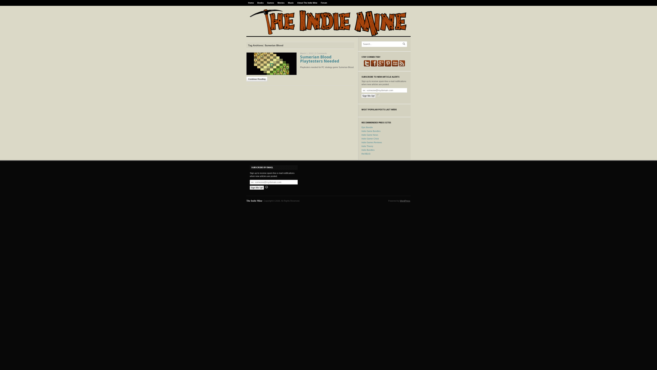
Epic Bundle (367, 127)
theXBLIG (366, 154)
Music (291, 3)
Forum (324, 3)
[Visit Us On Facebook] (373, 66)
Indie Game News (370, 135)
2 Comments (321, 53)
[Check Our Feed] (401, 66)
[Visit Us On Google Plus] (380, 66)
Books (260, 3)
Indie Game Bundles (371, 131)
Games (270, 3)
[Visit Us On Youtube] (394, 66)
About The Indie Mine (307, 3)
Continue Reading (257, 79)
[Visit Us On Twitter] (366, 66)
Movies (281, 3)
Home (251, 3)
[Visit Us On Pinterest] (387, 66)
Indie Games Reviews (372, 142)
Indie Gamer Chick (370, 139)
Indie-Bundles (368, 150)
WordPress (405, 201)
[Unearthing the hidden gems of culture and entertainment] (328, 35)
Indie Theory (367, 146)
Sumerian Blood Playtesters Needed (319, 59)
